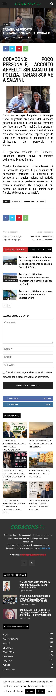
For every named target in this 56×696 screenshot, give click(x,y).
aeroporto (16, 201)
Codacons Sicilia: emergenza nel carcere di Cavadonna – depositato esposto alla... (14, 506)
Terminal (40, 201)
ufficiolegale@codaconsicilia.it (33, 554)
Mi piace (47, 398)
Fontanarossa (28, 201)
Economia (9, 263)
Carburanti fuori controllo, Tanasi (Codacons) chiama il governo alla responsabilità (35, 613)
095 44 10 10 (44, 548)
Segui (48, 404)
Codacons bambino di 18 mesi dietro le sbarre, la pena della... (40, 444)
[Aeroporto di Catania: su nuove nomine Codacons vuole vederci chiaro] (10, 295)
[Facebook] (24, 563)
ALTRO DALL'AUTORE (40, 249)
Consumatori (10, 280)
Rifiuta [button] (40, 691)
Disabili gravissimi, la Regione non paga (12, 238)
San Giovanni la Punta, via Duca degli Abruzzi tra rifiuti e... (39, 474)
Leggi (49, 691)
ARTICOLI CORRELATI (15, 249)
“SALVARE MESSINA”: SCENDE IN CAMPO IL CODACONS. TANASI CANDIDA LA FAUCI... (35, 585)
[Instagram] (32, 563)
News (7, 24)
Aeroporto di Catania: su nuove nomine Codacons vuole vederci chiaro (35, 294)
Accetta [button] (29, 691)
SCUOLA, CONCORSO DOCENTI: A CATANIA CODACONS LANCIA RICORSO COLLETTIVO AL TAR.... (35, 599)
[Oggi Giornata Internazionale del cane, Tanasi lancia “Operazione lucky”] (15, 430)
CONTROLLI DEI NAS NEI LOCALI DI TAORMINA (41, 238)
